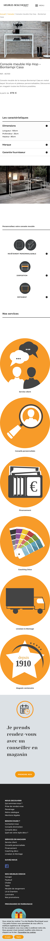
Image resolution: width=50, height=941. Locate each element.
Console (11, 14)
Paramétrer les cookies (27, 932)
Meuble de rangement (15, 889)
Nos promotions (12, 897)
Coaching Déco (25, 569)
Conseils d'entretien (14, 827)
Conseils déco (11, 830)
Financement (25, 510)
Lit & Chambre (11, 891)
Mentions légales (12, 815)
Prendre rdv (25, 774)
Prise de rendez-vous (14, 806)
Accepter (8, 937)
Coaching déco (11, 851)
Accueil (3, 14)
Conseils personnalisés (25, 451)
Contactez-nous (12, 824)
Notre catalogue (12, 812)
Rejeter (19, 937)
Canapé (8, 877)
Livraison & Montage (25, 629)
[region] (25, 40)
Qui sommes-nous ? (13, 803)
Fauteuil (8, 880)
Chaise (8, 883)
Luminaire (9, 894)
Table (7, 886)
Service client (25, 392)
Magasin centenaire (25, 688)
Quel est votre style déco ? (16, 833)
